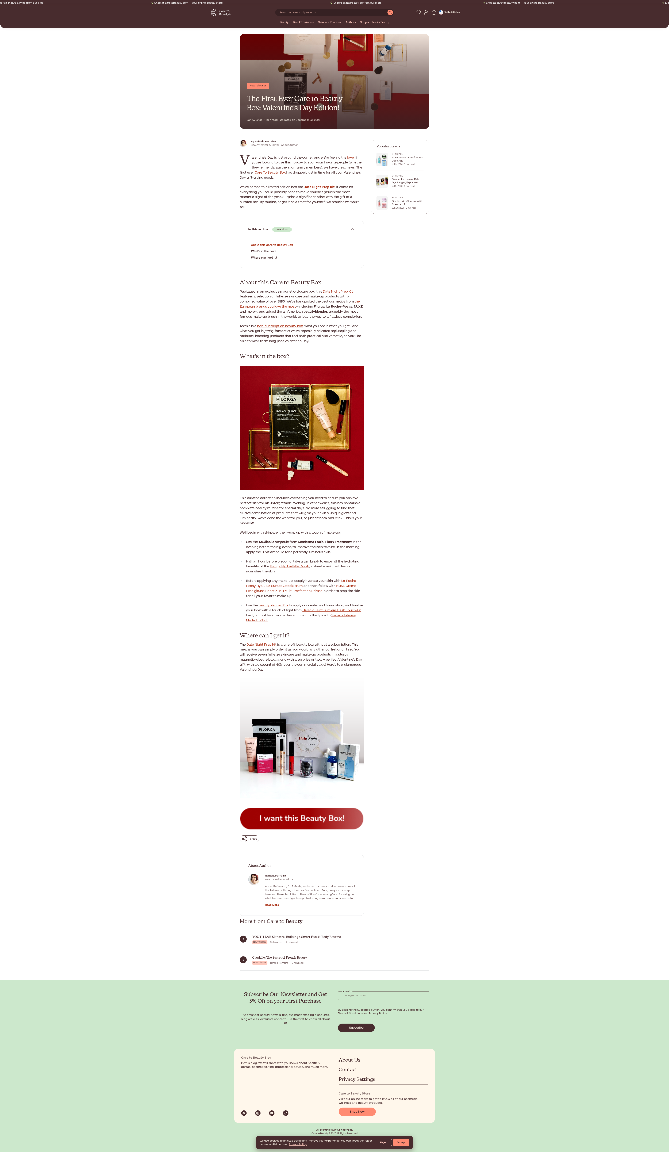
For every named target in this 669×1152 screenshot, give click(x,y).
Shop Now (357, 1112)
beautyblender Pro (273, 605)
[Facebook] (244, 1113)
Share (253, 839)
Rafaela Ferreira (275, 876)
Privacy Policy (298, 1144)
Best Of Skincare (303, 22)
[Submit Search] (390, 12)
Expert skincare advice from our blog (238, 3)
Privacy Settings (357, 1079)
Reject (384, 1142)
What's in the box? (263, 251)
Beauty (284, 22)
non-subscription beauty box (280, 326)
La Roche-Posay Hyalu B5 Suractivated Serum (301, 583)
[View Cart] (434, 12)
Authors (350, 22)
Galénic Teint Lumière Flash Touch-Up (331, 610)
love (350, 157)
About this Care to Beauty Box (272, 245)
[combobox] (331, 12)
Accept (401, 1142)
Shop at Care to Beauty (374, 22)
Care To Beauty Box (270, 172)
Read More (272, 905)
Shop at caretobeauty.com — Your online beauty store (69, 3)
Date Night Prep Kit (338, 291)
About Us (349, 1060)
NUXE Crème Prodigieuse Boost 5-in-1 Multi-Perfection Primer (301, 588)
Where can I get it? (264, 258)
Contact (348, 1069)
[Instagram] (258, 1113)
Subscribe (356, 1028)
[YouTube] (272, 1113)
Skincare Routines (329, 22)
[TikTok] (286, 1113)
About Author (289, 145)
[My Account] (426, 12)
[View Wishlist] (418, 12)
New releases (258, 85)
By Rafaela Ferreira (263, 141)
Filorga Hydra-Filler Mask (289, 566)
